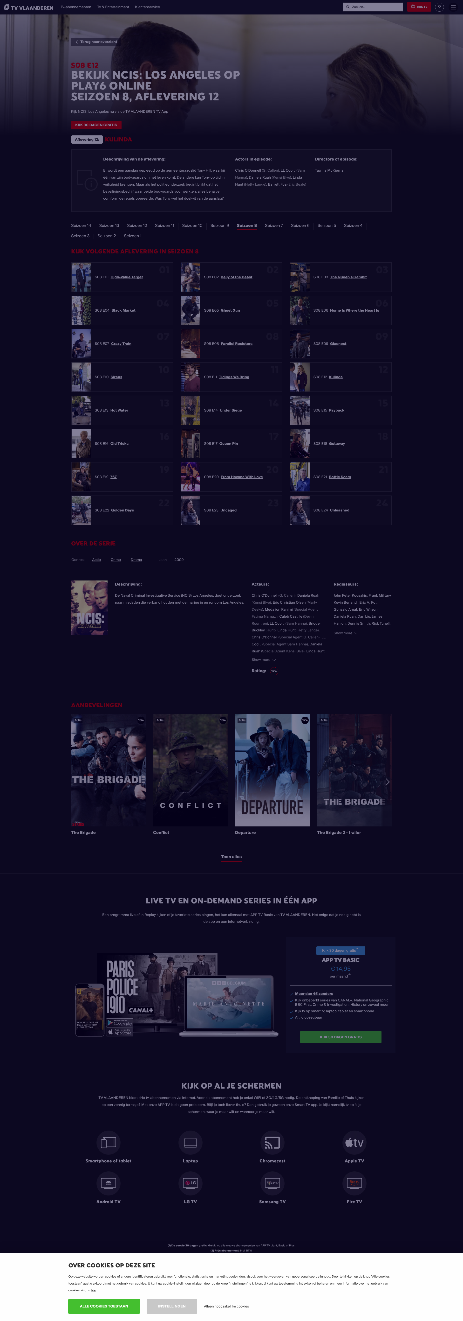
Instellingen (172, 1306)
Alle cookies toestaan (104, 1306)
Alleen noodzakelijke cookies (226, 1306)
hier (93, 1290)
